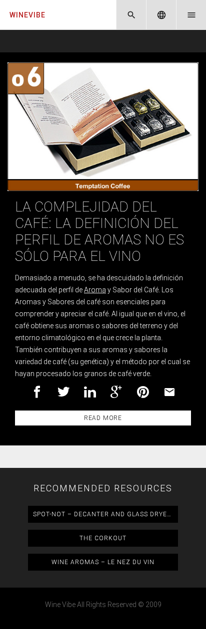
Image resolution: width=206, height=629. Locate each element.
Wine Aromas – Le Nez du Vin (103, 562)
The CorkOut (103, 538)
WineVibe (28, 15)
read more (103, 418)
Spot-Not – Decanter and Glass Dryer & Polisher (105, 514)
